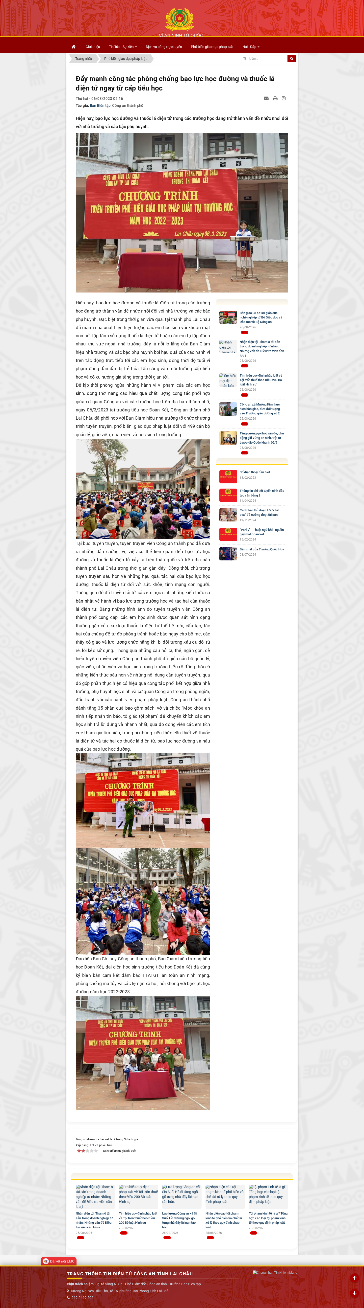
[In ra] (276, 98)
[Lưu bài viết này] (284, 98)
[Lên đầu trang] (354, 1278)
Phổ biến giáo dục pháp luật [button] (212, 47)
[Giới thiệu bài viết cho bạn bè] (267, 98)
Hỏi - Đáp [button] (249, 47)
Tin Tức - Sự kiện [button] (121, 47)
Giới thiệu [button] (93, 47)
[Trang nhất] (74, 47)
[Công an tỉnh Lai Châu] (181, 22)
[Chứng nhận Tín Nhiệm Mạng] (275, 1272)
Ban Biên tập (100, 105)
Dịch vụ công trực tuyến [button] (164, 47)
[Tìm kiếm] (291, 58)
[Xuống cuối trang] (354, 1293)
